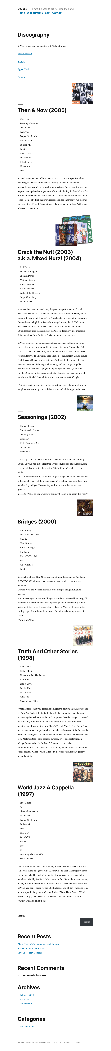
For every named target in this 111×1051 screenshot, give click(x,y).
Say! (47, 12)
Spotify (21, 61)
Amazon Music (25, 53)
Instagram (68, 1042)
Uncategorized (27, 1026)
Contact (57, 12)
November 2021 (27, 1003)
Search (21, 915)
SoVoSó (22, 8)
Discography (35, 12)
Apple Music (24, 69)
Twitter (78, 1042)
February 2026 (27, 995)
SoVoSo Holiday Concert (30, 952)
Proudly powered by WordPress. (37, 1042)
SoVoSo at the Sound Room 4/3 (32, 948)
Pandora (21, 76)
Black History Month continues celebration (38, 944)
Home (21, 12)
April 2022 (25, 999)
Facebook (57, 1042)
